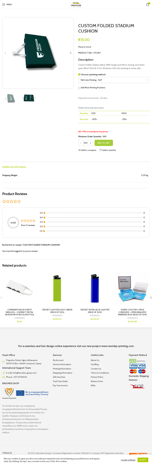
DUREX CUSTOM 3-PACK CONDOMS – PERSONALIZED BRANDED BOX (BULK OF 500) (132, 312)
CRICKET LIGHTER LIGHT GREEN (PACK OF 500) (57, 311)
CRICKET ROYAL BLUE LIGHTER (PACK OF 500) (94, 311)
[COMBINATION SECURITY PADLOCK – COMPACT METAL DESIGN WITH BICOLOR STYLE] (19, 288)
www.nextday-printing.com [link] (117, 346)
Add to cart (104, 143)
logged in (18, 251)
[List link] (25, 372)
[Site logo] (76, 4)
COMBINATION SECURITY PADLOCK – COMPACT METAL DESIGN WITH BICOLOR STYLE (19, 312)
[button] (5, 53)
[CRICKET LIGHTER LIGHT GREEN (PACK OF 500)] (57, 288)
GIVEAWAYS (19, 318)
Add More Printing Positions (93, 87)
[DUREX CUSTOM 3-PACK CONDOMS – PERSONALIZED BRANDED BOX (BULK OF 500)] (132, 288)
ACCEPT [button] (143, 460)
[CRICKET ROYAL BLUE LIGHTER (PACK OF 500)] (94, 288)
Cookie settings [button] (128, 460)
